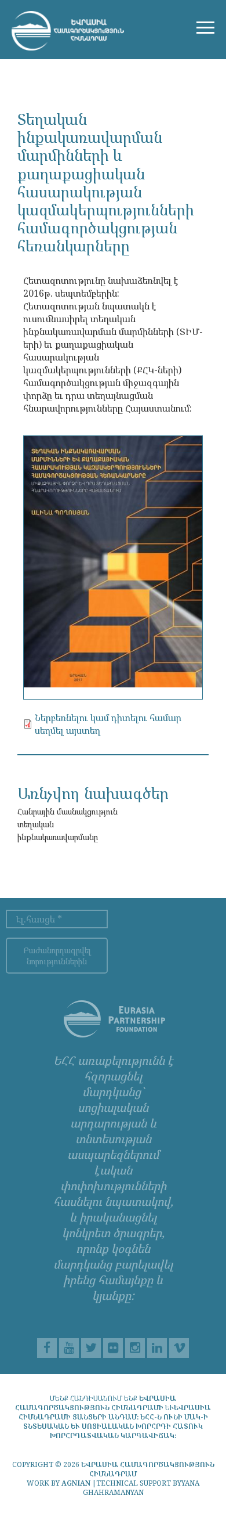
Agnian (75, 1483)
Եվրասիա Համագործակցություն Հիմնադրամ (147, 1469)
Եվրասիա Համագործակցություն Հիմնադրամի (95, 1402)
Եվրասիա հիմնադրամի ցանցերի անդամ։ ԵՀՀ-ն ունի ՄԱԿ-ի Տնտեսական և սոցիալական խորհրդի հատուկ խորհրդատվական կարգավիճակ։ (115, 1421)
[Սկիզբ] (68, 29)
